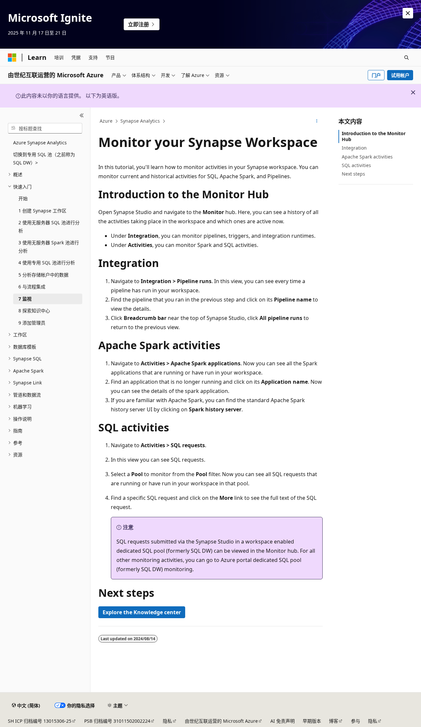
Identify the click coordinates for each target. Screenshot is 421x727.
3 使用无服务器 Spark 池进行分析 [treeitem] (48, 246)
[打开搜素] (406, 57)
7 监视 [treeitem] (25, 299)
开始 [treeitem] (23, 198)
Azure (106, 121)
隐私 (167, 721)
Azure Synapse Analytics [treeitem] (40, 142)
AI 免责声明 (282, 721)
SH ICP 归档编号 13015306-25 (39, 721)
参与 (355, 721)
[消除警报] (408, 13)
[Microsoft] (12, 57)
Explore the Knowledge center (142, 612)
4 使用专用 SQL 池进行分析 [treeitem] (46, 262)
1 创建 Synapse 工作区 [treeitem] (42, 210)
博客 (333, 721)
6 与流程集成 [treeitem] (31, 286)
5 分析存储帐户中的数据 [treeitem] (43, 275)
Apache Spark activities (367, 157)
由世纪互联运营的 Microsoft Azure (221, 721)
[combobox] (45, 128)
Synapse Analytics (140, 121)
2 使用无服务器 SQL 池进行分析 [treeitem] (49, 226)
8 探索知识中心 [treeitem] (34, 310)
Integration (354, 148)
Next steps (353, 174)
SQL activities (356, 165)
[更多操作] (317, 121)
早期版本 (312, 721)
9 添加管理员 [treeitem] (31, 323)
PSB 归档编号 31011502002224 (117, 721)
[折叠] (81, 115)
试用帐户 (400, 75)
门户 (376, 75)
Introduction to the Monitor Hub (374, 136)
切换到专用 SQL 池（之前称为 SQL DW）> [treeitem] (44, 158)
